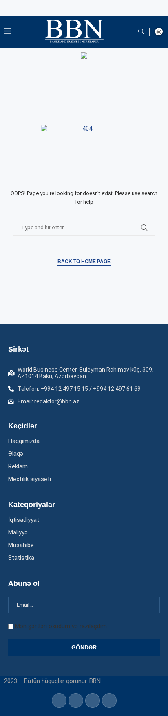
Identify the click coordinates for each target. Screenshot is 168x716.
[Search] (141, 32)
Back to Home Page (84, 261)
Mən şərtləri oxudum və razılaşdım (61, 626)
